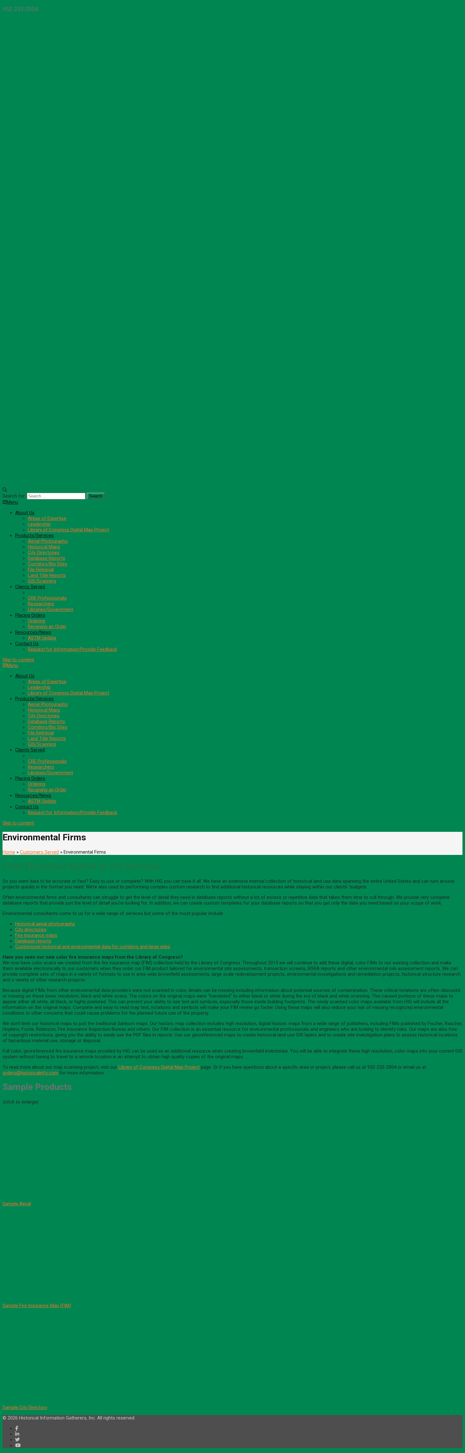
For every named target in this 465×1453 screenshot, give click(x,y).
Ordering (36, 621)
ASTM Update (42, 638)
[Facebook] (16, 1428)
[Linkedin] (17, 1434)
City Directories (43, 552)
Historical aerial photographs (45, 924)
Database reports (33, 941)
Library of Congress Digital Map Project (68, 530)
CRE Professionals (47, 598)
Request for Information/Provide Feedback (72, 649)
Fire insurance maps (36, 935)
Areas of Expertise (47, 518)
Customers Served (39, 852)
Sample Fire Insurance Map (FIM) (37, 1305)
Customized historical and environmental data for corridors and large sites (92, 946)
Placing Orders (30, 615)
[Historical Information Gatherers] (232, 475)
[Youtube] (18, 1445)
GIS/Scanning (42, 581)
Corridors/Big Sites (47, 564)
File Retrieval (41, 569)
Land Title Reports (47, 575)
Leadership (39, 524)
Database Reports (46, 558)
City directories (30, 929)
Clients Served (30, 587)
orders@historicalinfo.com (30, 1073)
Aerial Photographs (48, 541)
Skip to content (18, 660)
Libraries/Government (50, 609)
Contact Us (27, 643)
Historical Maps (44, 547)
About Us (24, 513)
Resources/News (33, 632)
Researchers (41, 604)
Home (9, 852)
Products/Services (34, 535)
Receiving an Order (47, 626)
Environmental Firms (49, 592)
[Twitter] (17, 1440)
